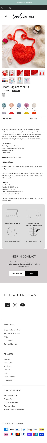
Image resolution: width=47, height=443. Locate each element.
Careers (7, 370)
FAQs (6, 337)
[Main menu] (3, 16)
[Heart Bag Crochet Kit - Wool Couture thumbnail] (5, 73)
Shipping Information (12, 330)
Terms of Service (10, 344)
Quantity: (33, 118)
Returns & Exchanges (12, 333)
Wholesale (8, 366)
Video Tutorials (9, 377)
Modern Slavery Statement (14, 409)
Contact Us (8, 340)
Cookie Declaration (11, 402)
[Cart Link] (10, 7)
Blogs (6, 373)
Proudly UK (8, 363)
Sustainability (9, 380)
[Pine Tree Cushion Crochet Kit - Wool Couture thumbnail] (12, 80)
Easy (11, 162)
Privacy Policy (9, 399)
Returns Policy (9, 406)
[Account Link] (6, 7)
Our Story (7, 359)
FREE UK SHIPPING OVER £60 (23, 2)
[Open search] (6, 16)
